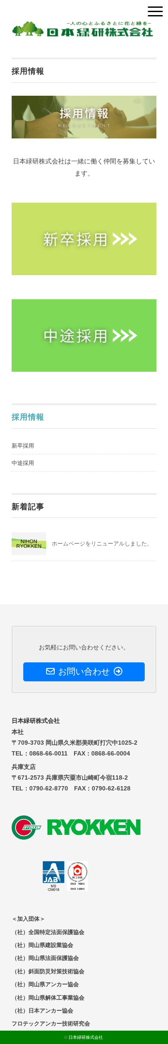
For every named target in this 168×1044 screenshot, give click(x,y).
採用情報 (28, 417)
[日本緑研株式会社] (81, 25)
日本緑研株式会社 (85, 1037)
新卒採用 (23, 445)
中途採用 (23, 463)
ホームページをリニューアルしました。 (102, 543)
